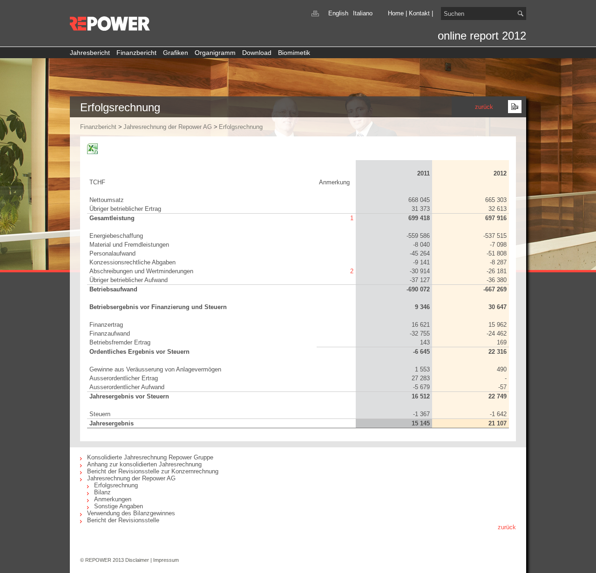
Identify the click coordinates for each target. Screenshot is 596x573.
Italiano (362, 13)
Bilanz (102, 492)
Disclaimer (137, 560)
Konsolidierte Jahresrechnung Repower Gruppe (150, 457)
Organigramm (215, 52)
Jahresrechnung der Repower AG (167, 126)
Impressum (166, 560)
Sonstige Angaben (118, 506)
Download (256, 52)
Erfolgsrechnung (241, 126)
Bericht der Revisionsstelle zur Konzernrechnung (152, 471)
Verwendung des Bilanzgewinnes (131, 513)
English (338, 13)
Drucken (315, 13)
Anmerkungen (112, 499)
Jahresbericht (90, 52)
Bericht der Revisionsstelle (123, 520)
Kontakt (419, 13)
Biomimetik (294, 52)
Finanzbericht (136, 52)
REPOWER (110, 23)
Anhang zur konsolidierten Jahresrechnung (144, 464)
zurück (484, 106)
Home (396, 13)
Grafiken (175, 52)
